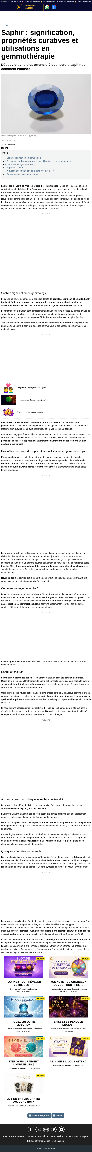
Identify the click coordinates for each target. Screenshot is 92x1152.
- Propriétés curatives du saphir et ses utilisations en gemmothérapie (38, 161)
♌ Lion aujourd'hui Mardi (48, 1)
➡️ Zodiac (58, 1115)
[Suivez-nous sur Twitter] (38, 1129)
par (8, 144)
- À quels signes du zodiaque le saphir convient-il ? (29, 171)
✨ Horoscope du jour (14, 1)
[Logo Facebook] (53, 7)
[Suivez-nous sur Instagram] (46, 1129)
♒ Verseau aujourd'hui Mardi (65, 1)
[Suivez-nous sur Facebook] (30, 1129)
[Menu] (39, 7)
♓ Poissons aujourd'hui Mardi (31, 1)
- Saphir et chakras (14, 167)
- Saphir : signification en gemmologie (23, 158)
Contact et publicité (36, 1136)
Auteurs (20, 1136)
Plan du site (8, 1136)
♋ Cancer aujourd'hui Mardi (83, 1)
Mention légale (81, 1136)
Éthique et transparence (38, 1141)
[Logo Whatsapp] (47, 6)
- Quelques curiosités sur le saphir (21, 174)
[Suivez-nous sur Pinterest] (54, 1129)
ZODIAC (5, 25)
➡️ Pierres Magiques (39, 1115)
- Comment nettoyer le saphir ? (20, 164)
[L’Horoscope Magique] (19, 7)
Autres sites (58, 1141)
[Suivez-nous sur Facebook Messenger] (62, 1129)
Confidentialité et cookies (59, 1136)
